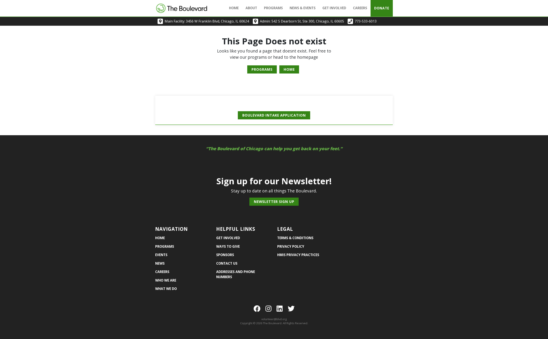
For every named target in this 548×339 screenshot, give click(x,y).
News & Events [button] (303, 8)
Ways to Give (228, 246)
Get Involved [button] (334, 8)
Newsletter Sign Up (274, 201)
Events (161, 254)
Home (234, 8)
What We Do (166, 288)
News (160, 263)
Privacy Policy (290, 246)
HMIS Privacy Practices (298, 254)
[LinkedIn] (279, 308)
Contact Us (226, 263)
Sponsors (225, 254)
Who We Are (165, 280)
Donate (381, 8)
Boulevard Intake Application (274, 115)
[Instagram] (268, 308)
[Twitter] (291, 308)
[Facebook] (256, 308)
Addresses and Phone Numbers (235, 274)
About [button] (251, 8)
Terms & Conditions (295, 238)
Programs (273, 8)
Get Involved (228, 238)
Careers (360, 8)
